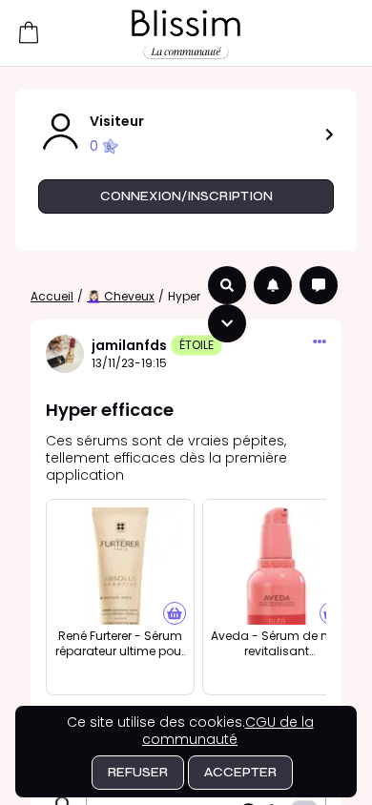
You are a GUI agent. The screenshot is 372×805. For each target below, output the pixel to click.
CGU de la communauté (228, 730)
